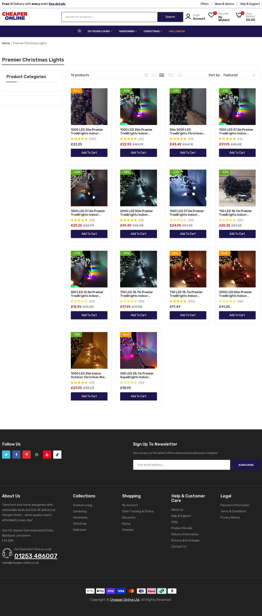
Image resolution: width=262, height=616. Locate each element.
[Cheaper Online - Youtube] (47, 454)
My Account (130, 505)
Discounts (129, 517)
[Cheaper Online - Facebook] (16, 454)
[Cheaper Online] (15, 17)
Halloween (177, 31)
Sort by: (214, 75)
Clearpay (128, 530)
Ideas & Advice (224, 4)
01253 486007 (35, 556)
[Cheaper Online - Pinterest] (27, 454)
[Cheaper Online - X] (6, 454)
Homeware (80, 517)
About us (177, 510)
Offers (205, 4)
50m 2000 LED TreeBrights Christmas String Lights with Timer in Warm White (187, 131)
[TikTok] (57, 454)
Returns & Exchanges (185, 540)
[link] (103, 91)
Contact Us (178, 546)
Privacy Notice (230, 517)
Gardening (127, 31)
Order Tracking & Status (138, 511)
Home (6, 43)
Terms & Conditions (233, 511)
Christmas (151, 31)
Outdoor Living (99, 31)
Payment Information (235, 505)
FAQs (174, 522)
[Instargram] (37, 454)
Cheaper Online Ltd (124, 600)
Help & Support (250, 4)
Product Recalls (181, 528)
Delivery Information (185, 534)
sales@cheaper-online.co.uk (20, 563)
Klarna (126, 523)
